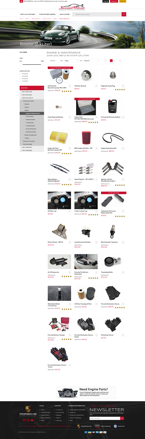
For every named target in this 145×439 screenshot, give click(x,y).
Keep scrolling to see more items (86, 379)
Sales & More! (65, 14)
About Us (72, 412)
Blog (71, 420)
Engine (27, 110)
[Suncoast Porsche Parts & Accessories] (72, 7)
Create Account (45, 412)
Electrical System (31, 132)
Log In (42, 409)
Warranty (59, 420)
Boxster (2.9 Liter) (28, 101)
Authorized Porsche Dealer (77, 409)
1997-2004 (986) (27, 150)
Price (21, 58)
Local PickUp (60, 412)
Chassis (27, 138)
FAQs (42, 420)
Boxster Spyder (27, 144)
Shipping (58, 415)
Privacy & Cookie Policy (77, 415)
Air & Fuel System (31, 129)
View (61, 60)
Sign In (106, 1)
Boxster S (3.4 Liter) (29, 141)
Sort (81, 60)
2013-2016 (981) (27, 95)
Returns (58, 418)
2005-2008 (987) (27, 147)
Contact (114, 1)
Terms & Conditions (75, 418)
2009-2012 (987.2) (27, 98)
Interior (27, 107)
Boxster (24, 88)
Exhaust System (30, 119)
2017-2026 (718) (27, 91)
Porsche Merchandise (47, 14)
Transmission (30, 122)
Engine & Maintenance (33, 113)
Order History (45, 415)
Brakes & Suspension (31, 135)
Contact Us (59, 409)
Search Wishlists (45, 418)
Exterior (27, 104)
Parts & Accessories (27, 14)
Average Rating (25, 71)
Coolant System (30, 125)
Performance (30, 116)
